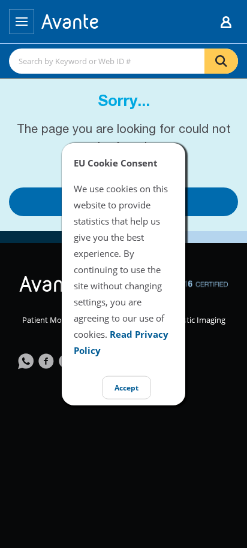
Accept (126, 387)
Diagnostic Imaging (191, 319)
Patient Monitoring (56, 319)
